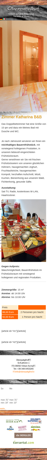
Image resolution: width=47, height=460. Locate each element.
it (5, 214)
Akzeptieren (5, 248)
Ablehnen (15, 248)
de (6, 211)
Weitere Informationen (10, 251)
